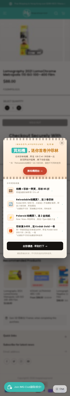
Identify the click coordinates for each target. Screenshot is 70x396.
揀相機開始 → (35, 171)
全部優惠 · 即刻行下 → (35, 246)
